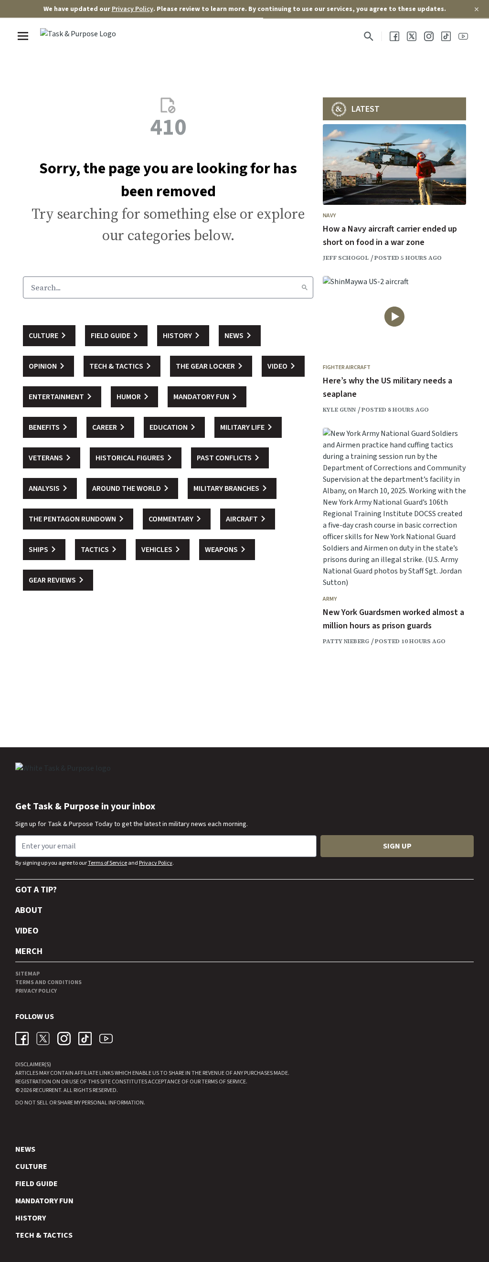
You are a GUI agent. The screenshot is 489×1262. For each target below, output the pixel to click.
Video (27, 931)
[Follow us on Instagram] (429, 36)
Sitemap (27, 974)
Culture (31, 1166)
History (30, 1218)
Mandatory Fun (44, 1201)
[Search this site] (368, 36)
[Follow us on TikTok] (446, 36)
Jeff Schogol (346, 258)
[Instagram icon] (64, 1038)
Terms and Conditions (48, 982)
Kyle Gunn (339, 410)
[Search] (305, 287)
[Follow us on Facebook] (394, 36)
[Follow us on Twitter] (411, 36)
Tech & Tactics (44, 1235)
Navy (329, 215)
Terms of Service (107, 863)
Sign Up (397, 846)
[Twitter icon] (43, 1038)
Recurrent (46, 1090)
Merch (29, 951)
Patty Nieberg (346, 641)
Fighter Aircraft (347, 367)
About (29, 910)
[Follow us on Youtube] (463, 36)
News (25, 1149)
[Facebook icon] (22, 1038)
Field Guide (36, 1183)
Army (330, 599)
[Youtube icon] (106, 1038)
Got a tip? (36, 890)
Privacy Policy (132, 9)
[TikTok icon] (85, 1038)
